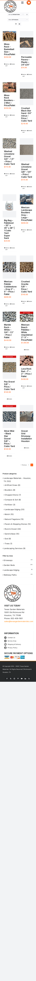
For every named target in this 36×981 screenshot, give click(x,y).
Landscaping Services (13, 548)
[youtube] (21, 678)
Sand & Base (10, 534)
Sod (6, 539)
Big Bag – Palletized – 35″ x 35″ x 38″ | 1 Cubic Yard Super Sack (9, 229)
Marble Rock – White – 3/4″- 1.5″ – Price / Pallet (9, 331)
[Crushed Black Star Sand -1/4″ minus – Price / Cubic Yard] (26, 93)
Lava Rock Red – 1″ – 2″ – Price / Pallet (26, 373)
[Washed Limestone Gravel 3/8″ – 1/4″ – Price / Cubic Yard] (26, 149)
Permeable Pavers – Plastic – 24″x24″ (26, 61)
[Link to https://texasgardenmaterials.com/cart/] (29, 2)
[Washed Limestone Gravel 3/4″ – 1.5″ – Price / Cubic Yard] (9, 143)
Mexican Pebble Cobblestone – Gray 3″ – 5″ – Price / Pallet (10, 287)
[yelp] (29, 678)
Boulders (8, 490)
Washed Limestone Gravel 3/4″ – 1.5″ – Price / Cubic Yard (9, 157)
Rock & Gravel (11, 529)
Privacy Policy (12, 648)
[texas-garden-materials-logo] (10, 1)
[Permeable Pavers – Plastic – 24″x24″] (26, 42)
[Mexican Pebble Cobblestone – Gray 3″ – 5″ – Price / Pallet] (9, 267)
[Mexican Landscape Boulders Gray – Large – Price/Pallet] (26, 199)
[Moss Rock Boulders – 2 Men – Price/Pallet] (9, 87)
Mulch (7, 514)
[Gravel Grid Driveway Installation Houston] (26, 416)
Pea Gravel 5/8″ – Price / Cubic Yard (9, 385)
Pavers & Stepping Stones (16, 524)
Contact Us (11, 637)
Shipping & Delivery (14, 644)
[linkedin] (25, 678)
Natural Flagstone (12, 519)
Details (13, 64)
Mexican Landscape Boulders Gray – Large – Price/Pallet (26, 213)
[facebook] (7, 678)
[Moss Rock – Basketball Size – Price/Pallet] (9, 36)
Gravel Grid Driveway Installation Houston (26, 436)
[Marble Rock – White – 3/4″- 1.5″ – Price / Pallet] (9, 317)
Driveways (8, 560)
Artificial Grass (11, 485)
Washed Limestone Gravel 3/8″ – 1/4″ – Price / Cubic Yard (26, 170)
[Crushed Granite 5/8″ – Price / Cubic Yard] (26, 267)
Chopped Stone (11, 495)
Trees (7, 544)
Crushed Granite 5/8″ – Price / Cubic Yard (26, 286)
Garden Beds (9, 565)
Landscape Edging (12, 509)
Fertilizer (8, 505)
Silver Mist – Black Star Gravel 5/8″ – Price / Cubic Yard (9, 438)
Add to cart (7, 65)
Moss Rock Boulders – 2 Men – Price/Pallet (9, 100)
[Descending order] (27, 14)
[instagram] (14, 678)
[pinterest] (18, 678)
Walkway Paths (10, 575)
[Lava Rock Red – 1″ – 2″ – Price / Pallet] (26, 361)
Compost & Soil (11, 500)
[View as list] (19, 24)
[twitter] (10, 678)
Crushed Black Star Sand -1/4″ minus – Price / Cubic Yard (26, 114)
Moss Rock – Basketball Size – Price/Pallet (9, 49)
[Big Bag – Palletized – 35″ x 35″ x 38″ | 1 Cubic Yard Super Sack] (9, 205)
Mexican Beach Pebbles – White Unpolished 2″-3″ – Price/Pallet (26, 332)
